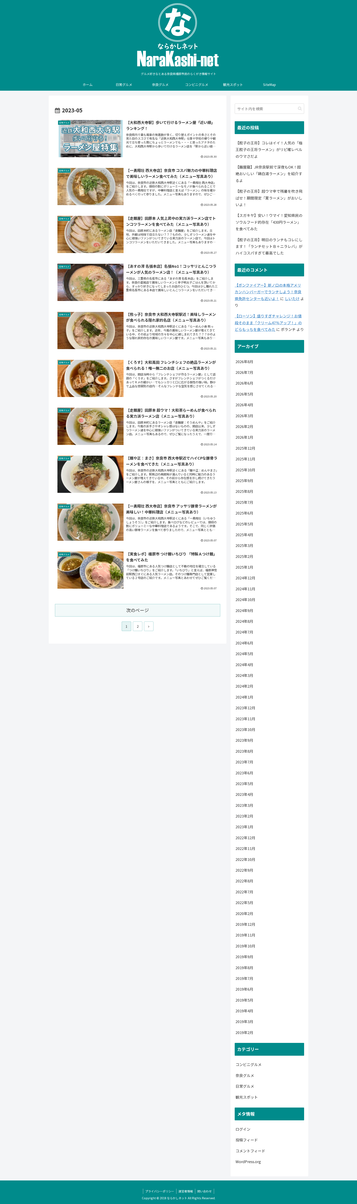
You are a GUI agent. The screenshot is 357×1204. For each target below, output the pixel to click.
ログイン (243, 1129)
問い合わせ (204, 1191)
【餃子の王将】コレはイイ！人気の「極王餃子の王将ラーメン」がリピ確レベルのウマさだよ (269, 149)
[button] (299, 108)
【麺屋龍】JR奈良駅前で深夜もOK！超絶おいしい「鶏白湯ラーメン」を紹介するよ (269, 173)
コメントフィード (250, 1150)
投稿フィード (247, 1139)
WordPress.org (248, 1161)
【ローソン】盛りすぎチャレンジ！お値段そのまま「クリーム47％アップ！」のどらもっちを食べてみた (268, 322)
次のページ (137, 610)
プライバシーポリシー (159, 1191)
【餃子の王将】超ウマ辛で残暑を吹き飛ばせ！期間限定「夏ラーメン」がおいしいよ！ (269, 197)
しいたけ (292, 298)
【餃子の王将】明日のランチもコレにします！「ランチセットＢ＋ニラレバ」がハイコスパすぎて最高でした (269, 246)
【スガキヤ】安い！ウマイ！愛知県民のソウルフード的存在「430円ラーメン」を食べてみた (269, 222)
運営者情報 (185, 1191)
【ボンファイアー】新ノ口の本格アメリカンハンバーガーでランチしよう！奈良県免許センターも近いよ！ (268, 291)
